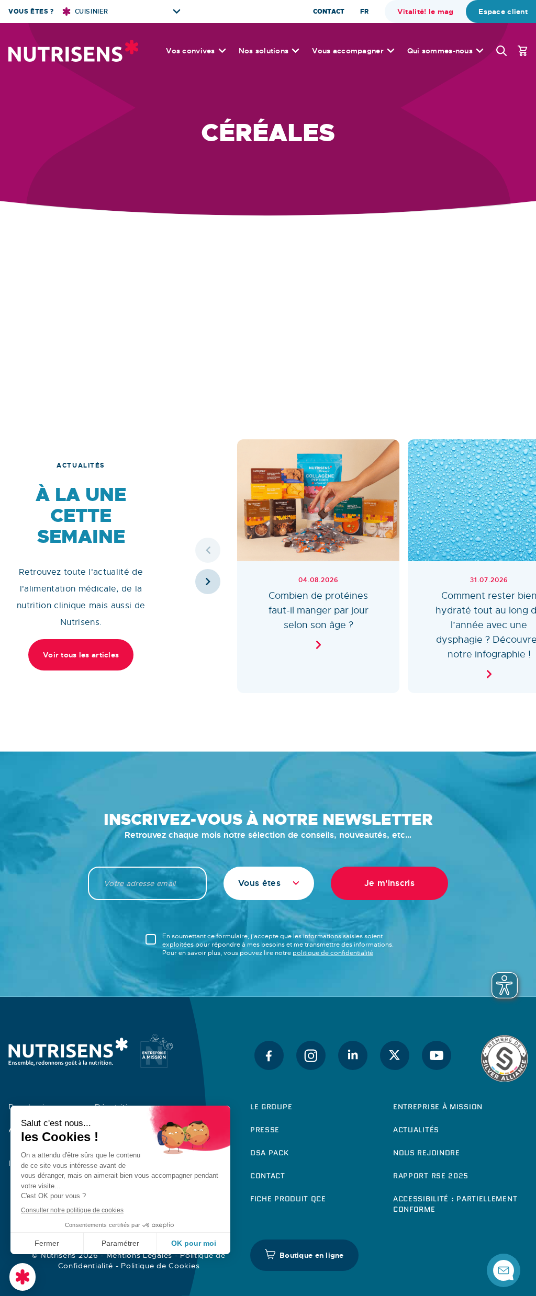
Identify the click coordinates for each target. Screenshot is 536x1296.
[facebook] (269, 1055)
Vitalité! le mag (425, 11)
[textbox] (269, 883)
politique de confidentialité (333, 953)
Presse (265, 1129)
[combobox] (269, 883)
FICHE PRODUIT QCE (288, 1198)
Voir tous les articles (81, 655)
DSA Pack (269, 1152)
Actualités (416, 1129)
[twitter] (394, 1055)
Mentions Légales (139, 1255)
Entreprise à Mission (438, 1106)
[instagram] (311, 1055)
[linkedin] (352, 1055)
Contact (328, 11)
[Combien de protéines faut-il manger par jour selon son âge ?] (318, 566)
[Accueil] (73, 51)
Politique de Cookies (160, 1265)
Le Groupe (271, 1106)
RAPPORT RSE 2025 (430, 1175)
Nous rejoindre (426, 1152)
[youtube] (436, 1055)
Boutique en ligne (312, 1255)
